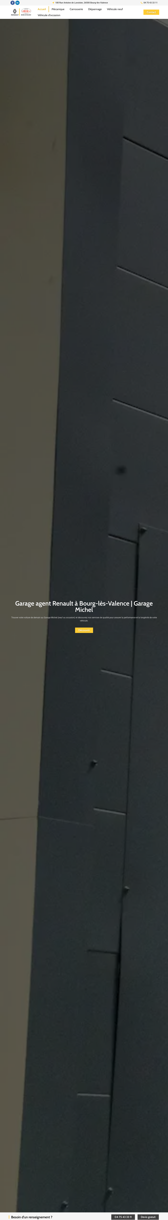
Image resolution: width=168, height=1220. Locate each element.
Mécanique (58, 9)
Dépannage (95, 9)
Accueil (42, 9)
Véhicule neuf (115, 9)
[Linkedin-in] (17, 3)
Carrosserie (76, 9)
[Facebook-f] (12, 3)
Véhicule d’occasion (49, 15)
